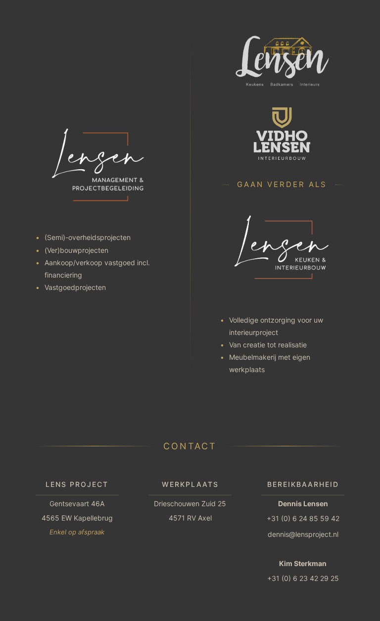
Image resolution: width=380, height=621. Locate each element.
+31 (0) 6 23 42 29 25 (303, 578)
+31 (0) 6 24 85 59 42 (303, 518)
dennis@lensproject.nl (303, 534)
